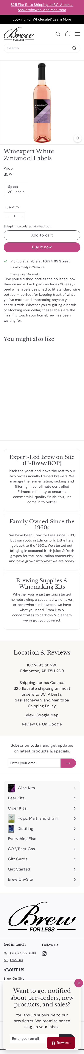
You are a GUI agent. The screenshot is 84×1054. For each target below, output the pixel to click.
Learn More (62, 19)
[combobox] (42, 48)
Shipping (10, 226)
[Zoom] (78, 138)
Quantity (11, 207)
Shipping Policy (42, 706)
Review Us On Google (42, 724)
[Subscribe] (68, 763)
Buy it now (42, 247)
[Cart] (67, 34)
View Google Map (42, 715)
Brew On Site (14, 978)
